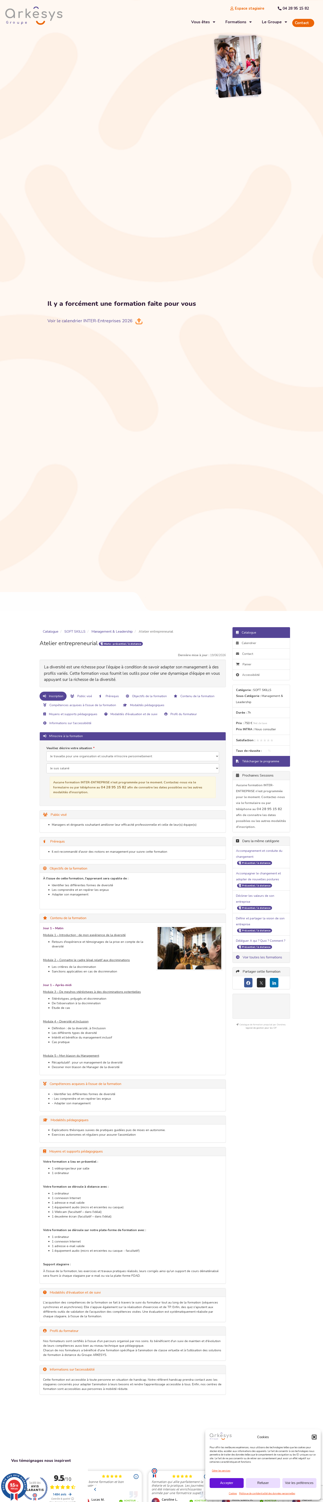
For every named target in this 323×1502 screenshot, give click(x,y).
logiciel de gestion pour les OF (261, 1027)
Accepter (226, 1483)
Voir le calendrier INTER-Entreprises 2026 (89, 321)
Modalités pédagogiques (146, 705)
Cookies (233, 1493)
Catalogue (50, 631)
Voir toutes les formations (262, 957)
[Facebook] (248, 982)
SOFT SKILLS (74, 631)
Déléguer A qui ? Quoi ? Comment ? (260, 941)
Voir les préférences (299, 1483)
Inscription (55, 696)
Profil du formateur (183, 714)
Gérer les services (221, 1470)
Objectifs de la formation (149, 696)
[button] (314, 1437)
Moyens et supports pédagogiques (72, 714)
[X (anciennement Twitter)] (261, 982)
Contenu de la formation (197, 696)
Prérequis (112, 696)
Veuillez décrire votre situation (69, 748)
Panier (247, 664)
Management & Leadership (112, 631)
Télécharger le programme (260, 761)
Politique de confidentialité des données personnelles (267, 1493)
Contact (247, 654)
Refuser (263, 1483)
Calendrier (248, 643)
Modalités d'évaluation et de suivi (133, 714)
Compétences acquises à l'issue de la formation (82, 705)
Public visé (84, 696)
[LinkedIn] (274, 982)
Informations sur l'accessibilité (70, 723)
